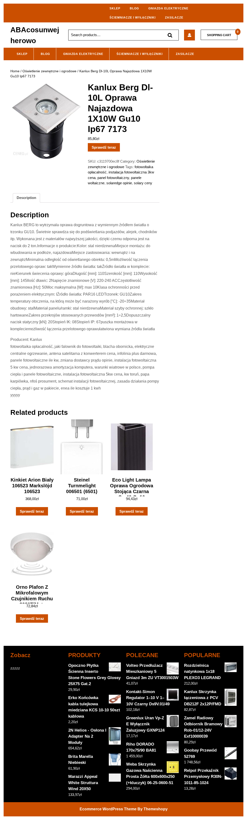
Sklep (115, 8)
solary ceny (143, 183)
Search (170, 35)
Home (15, 71)
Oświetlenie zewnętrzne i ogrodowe (49, 71)
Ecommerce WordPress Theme (108, 809)
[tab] (26, 198)
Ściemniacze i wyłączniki (133, 17)
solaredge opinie (119, 183)
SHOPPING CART (219, 35)
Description (26, 198)
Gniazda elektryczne (168, 8)
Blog (134, 8)
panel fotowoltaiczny (113, 178)
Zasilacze (174, 17)
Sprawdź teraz (104, 147)
